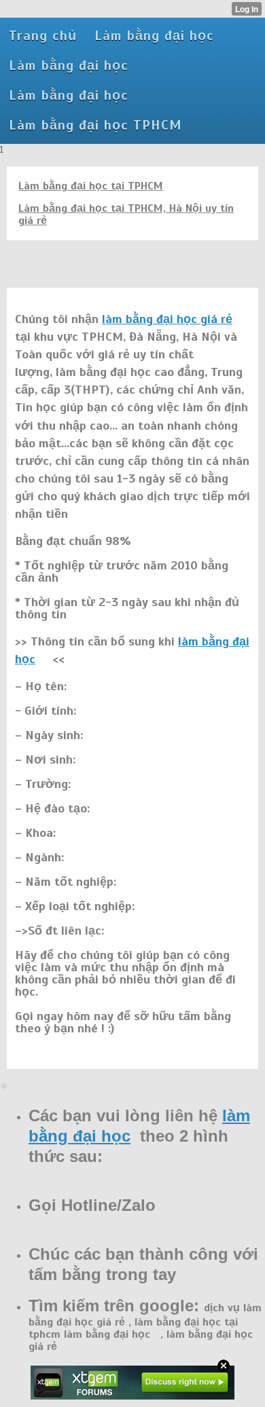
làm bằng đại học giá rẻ (167, 319)
